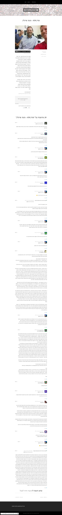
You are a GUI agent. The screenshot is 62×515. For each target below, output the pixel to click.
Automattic (24, 513)
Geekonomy (31, 10)
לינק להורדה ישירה (27, 53)
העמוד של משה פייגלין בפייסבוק (25, 93)
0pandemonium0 (40, 123)
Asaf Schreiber (31, 201)
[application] (23, 52)
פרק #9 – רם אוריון (43, 497)
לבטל (22, 490)
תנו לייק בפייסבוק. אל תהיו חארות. (18, 506)
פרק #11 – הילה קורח (19, 497)
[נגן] (29, 51)
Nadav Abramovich (29, 452)
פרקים (42, 56)
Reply (16, 122)
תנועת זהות (42, 392)
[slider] (17, 51)
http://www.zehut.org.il (43, 396)
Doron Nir (43, 54)
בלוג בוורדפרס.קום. (36, 513)
